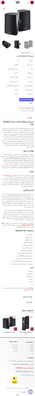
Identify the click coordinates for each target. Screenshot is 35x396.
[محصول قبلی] (5, 53)
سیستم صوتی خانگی (25, 53)
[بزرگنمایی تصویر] (31, 36)
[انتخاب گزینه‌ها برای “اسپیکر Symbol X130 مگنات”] (15, 329)
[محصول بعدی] (2, 53)
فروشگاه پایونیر (30, 288)
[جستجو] (6, 2)
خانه (33, 53)
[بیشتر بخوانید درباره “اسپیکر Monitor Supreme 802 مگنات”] (32, 329)
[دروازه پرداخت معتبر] (14, 380)
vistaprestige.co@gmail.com (23, 371)
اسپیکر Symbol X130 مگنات (9, 332)
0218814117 (16, 364)
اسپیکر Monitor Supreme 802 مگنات (26, 332)
